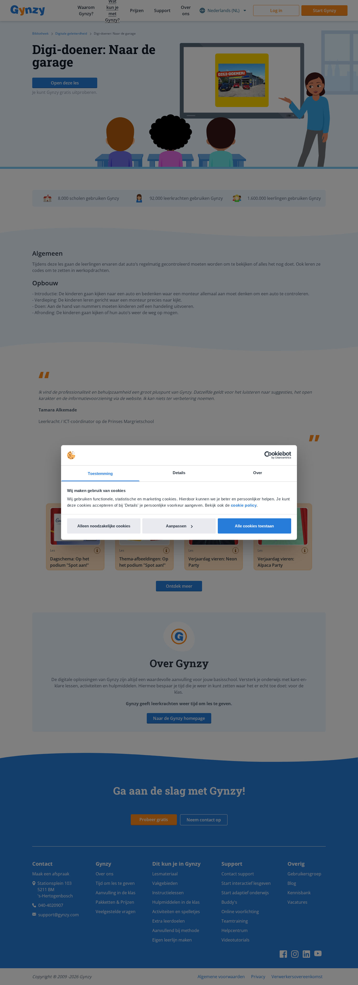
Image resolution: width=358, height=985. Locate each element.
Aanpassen (176, 526)
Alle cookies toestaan (254, 526)
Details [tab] (179, 472)
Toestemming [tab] (100, 473)
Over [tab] (257, 472)
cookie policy (244, 505)
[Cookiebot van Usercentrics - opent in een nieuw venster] (268, 455)
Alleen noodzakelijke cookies (103, 526)
